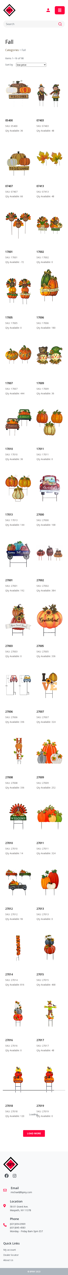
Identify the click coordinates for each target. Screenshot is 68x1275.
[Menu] (60, 10)
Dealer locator (11, 1254)
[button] (60, 24)
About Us (8, 1260)
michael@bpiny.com (21, 1192)
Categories (12, 50)
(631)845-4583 (17, 1227)
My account (9, 1249)
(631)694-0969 (17, 1223)
